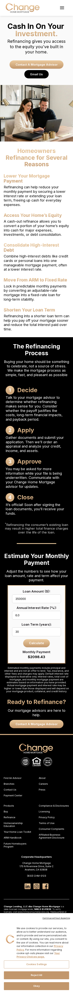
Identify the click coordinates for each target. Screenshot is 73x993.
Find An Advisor (12, 778)
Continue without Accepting (56, 918)
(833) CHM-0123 (36, 875)
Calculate (36, 643)
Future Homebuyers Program (15, 845)
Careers (43, 783)
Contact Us (10, 789)
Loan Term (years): (37, 624)
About (42, 778)
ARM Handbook (13, 837)
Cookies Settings (36, 964)
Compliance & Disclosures (54, 805)
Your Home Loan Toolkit (17, 831)
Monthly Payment (36, 652)
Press (42, 789)
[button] (62, 8)
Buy (6, 811)
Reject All (36, 975)
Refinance (9, 817)
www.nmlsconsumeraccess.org (33, 912)
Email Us (36, 74)
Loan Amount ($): (36, 591)
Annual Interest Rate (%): (37, 608)
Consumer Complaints (51, 829)
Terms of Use (47, 823)
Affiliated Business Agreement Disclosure (51, 836)
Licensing (44, 811)
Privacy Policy (47, 817)
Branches (9, 783)
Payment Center (13, 795)
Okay (36, 985)
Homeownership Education (13, 825)
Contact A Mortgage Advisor (37, 64)
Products (9, 805)
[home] (22, 8)
